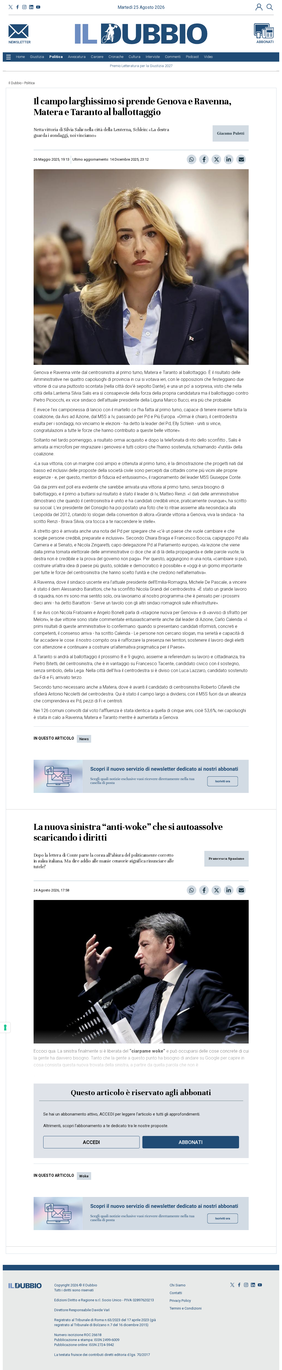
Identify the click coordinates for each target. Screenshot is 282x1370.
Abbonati (265, 42)
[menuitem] (20, 57)
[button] (260, 7)
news (84, 739)
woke (84, 1176)
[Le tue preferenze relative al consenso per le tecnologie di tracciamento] (5, 1027)
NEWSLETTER (20, 41)
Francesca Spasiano (226, 858)
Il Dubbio (15, 83)
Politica (29, 83)
